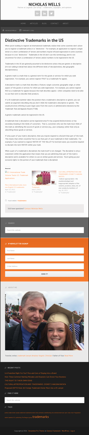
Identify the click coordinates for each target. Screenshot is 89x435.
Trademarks (21, 201)
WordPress (65, 431)
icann (66, 413)
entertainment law (59, 413)
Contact (28, 208)
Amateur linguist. (38, 355)
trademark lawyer (24, 355)
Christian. (48, 355)
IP (74, 413)
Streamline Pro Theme (36, 431)
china (37, 413)
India (69, 413)
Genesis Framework (53, 431)
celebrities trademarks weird (27, 413)
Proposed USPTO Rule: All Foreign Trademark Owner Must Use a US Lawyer (34, 388)
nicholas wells (44, 4)
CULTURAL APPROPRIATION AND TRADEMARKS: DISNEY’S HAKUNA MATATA (35, 384)
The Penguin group (27, 417)
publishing (18, 417)
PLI (14, 417)
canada (17, 413)
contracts (41, 413)
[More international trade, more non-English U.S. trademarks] (17, 178)
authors (7, 413)
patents (11, 417)
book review (12, 413)
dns (53, 413)
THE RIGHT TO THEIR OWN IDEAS (18, 380)
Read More (69, 355)
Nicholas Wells (37, 208)
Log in (73, 431)
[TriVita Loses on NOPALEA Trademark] (44, 178)
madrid (6, 417)
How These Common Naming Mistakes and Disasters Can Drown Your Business (35, 377)
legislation (78, 413)
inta (72, 413)
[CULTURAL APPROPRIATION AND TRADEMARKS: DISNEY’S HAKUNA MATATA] (72, 182)
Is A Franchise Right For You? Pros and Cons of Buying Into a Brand (30, 373)
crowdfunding (47, 413)
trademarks (40, 416)
